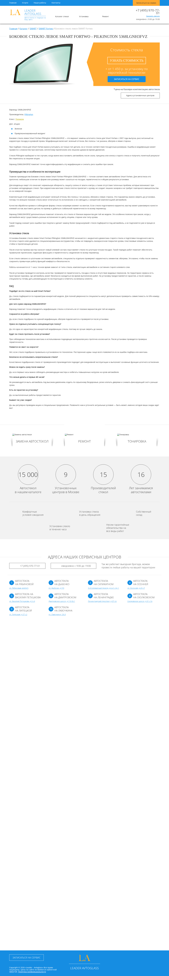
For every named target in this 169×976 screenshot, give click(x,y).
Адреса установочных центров (140, 95)
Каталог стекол (62, 16)
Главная (13, 2)
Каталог (24, 28)
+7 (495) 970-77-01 (148, 11)
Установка (83, 16)
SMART (33, 28)
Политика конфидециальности (32, 971)
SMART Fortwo (46, 28)
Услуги (25, 2)
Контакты (56, 2)
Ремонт (105, 16)
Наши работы (40, 2)
